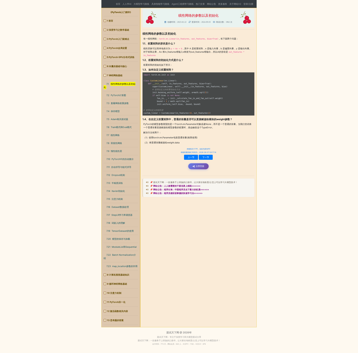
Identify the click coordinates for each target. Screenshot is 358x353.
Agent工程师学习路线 (183, 4)
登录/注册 (248, 4)
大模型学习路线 (141, 4)
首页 (118, 4)
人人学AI (127, 4)
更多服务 (222, 4)
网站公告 (211, 4)
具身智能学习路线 (160, 4)
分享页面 (200, 166)
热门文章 (200, 4)
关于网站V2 (235, 4)
